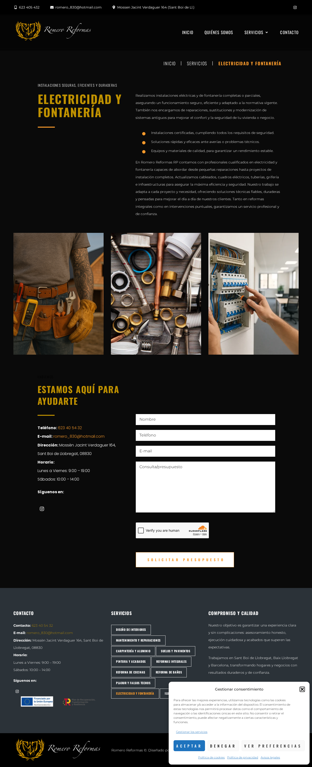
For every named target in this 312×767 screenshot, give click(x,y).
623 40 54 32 (70, 428)
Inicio (170, 63)
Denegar (223, 745)
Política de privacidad (242, 757)
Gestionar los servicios (191, 732)
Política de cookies (211, 757)
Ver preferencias (273, 745)
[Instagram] (295, 7)
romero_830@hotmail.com (79, 436)
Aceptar (189, 745)
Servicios (197, 63)
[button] (302, 689)
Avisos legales (270, 757)
